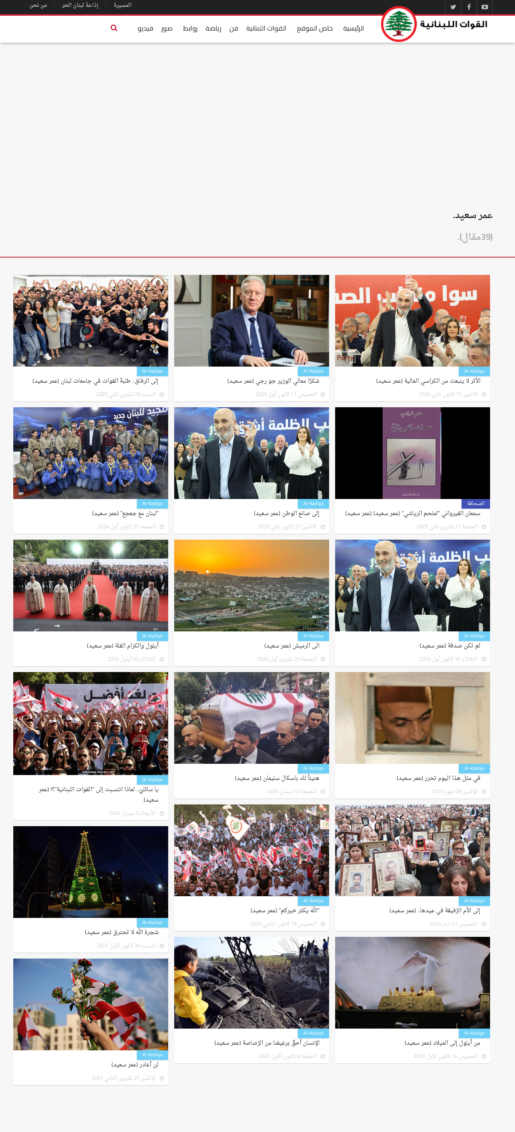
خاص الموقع (315, 28)
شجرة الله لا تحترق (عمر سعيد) (122, 933)
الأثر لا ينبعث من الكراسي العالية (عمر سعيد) (428, 381)
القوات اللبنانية (266, 28)
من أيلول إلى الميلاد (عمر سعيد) (442, 1043)
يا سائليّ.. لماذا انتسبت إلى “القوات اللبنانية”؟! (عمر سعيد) (99, 795)
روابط (190, 28)
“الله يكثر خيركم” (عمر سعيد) (285, 911)
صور (167, 28)
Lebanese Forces (434, 24)
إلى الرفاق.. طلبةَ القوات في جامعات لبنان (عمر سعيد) (96, 381)
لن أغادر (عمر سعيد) (135, 1065)
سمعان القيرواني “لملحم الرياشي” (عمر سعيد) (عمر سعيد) (412, 514)
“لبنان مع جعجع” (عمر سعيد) (125, 514)
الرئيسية (353, 28)
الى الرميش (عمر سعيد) (291, 646)
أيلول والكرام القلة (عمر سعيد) (123, 646)
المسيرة (122, 5)
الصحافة (475, 503)
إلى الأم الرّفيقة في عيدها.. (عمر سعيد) (434, 911)
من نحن (38, 5)
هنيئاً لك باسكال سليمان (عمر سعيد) (277, 778)
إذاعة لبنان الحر (80, 5)
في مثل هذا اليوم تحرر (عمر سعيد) (438, 778)
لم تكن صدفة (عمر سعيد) (450, 646)
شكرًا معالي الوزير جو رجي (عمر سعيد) (273, 381)
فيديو (145, 28)
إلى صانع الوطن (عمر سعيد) (286, 514)
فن (233, 28)
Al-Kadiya (474, 371)
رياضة (213, 28)
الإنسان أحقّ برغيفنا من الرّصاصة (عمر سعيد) (266, 1043)
